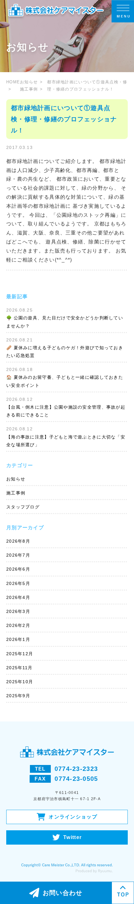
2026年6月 (18, 569)
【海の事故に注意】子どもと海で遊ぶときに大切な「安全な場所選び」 (65, 440)
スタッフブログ (23, 506)
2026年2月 (18, 625)
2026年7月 (18, 555)
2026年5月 (18, 583)
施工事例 (29, 89)
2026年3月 (18, 611)
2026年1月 (18, 639)
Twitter (72, 837)
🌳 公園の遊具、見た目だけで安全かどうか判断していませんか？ (64, 321)
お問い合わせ (63, 892)
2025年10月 (19, 681)
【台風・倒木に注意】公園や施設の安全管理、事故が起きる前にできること (65, 411)
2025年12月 (19, 653)
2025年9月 (18, 695)
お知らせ (29, 82)
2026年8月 (18, 541)
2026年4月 (18, 597)
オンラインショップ (73, 816)
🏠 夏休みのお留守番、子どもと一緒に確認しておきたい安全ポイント (64, 381)
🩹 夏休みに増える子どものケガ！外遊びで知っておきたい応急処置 (64, 351)
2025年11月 (19, 667)
